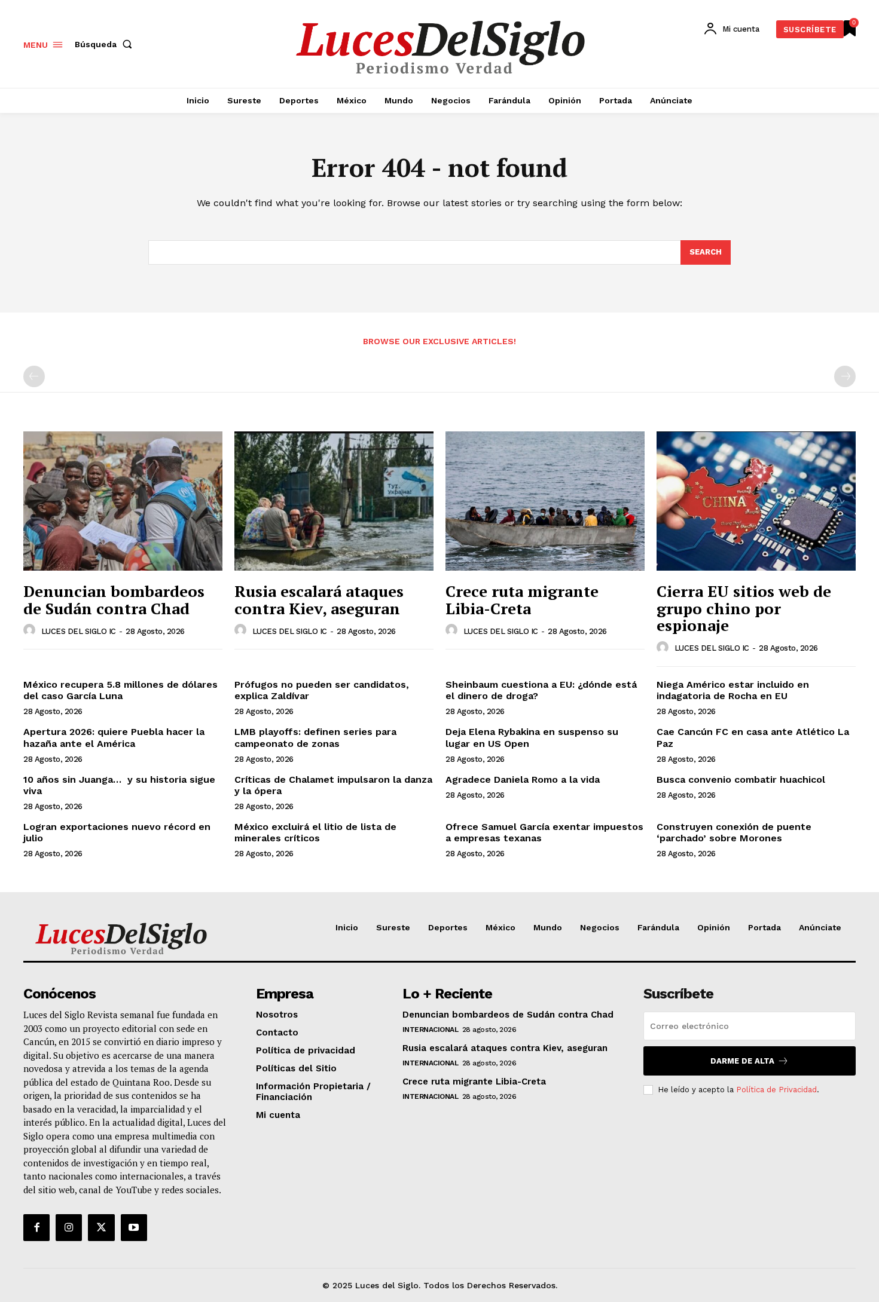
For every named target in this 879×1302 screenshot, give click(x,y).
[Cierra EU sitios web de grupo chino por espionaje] (756, 501)
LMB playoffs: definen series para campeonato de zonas (315, 737)
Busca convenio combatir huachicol (741, 779)
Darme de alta (742, 1060)
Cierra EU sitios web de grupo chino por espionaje (744, 608)
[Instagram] (69, 1227)
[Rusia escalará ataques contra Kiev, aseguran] (334, 501)
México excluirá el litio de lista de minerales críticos (315, 832)
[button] (106, 44)
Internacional (430, 1029)
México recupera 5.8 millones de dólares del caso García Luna (120, 690)
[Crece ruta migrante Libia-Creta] (545, 501)
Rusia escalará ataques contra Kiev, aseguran (319, 599)
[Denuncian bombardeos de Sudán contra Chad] (122, 501)
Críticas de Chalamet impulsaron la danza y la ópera (333, 785)
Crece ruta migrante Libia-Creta (522, 599)
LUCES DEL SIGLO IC (78, 631)
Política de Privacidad (776, 1089)
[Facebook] (36, 1227)
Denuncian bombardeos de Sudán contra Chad (114, 599)
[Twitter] (101, 1227)
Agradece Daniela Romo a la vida (522, 779)
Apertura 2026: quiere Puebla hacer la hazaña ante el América (114, 737)
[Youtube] (134, 1227)
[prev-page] (34, 376)
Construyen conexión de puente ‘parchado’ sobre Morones (734, 832)
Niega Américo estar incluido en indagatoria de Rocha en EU (733, 690)
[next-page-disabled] (845, 376)
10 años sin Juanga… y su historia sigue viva (119, 785)
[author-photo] (31, 630)
